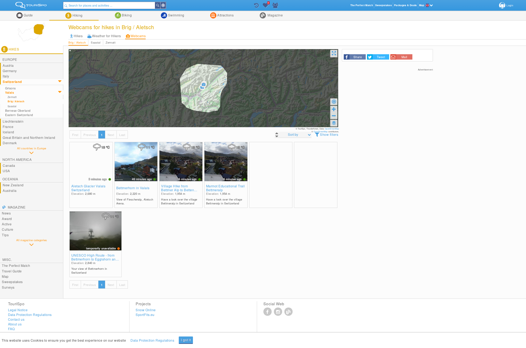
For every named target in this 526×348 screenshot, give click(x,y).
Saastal (95, 42)
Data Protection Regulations (152, 340)
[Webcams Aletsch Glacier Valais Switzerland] (91, 161)
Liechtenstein (13, 121)
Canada (9, 165)
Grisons (10, 88)
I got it (186, 340)
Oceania (10, 179)
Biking (126, 15)
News (6, 213)
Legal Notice (18, 310)
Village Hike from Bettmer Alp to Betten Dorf (177, 188)
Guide (28, 15)
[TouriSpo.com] (31, 6)
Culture (7, 229)
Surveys (8, 287)
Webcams (138, 35)
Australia (9, 190)
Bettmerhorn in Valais (133, 188)
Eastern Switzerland (19, 115)
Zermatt (110, 42)
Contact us (16, 319)
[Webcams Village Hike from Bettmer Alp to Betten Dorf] (180, 161)
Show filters (329, 134)
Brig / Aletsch (77, 42)
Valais (9, 92)
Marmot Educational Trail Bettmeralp (225, 188)
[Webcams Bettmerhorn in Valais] (136, 161)
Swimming (175, 15)
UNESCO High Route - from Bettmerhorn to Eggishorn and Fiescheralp (94, 257)
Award (7, 218)
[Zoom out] (333, 115)
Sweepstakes (12, 281)
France (8, 126)
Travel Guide (12, 271)
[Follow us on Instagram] (278, 312)
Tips (5, 235)
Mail (404, 57)
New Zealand (13, 185)
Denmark (10, 143)
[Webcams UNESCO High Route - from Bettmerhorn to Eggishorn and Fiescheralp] (95, 230)
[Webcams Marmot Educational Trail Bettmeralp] (225, 161)
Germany (10, 70)
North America (17, 159)
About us (15, 324)
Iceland (8, 132)
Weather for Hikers (106, 35)
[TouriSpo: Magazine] (288, 312)
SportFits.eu (145, 314)
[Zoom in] (333, 109)
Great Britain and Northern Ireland (29, 137)
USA (6, 170)
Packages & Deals (405, 5)
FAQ (11, 328)
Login (509, 5)
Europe (9, 59)
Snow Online (146, 310)
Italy (6, 76)
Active (7, 224)
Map (5, 276)
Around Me (165, 5)
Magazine (275, 15)
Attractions (225, 15)
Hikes (78, 35)
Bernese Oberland (18, 110)
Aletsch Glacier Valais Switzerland (88, 188)
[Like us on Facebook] (267, 312)
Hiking (77, 15)
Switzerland (12, 81)
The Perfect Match (16, 265)
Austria (8, 65)
